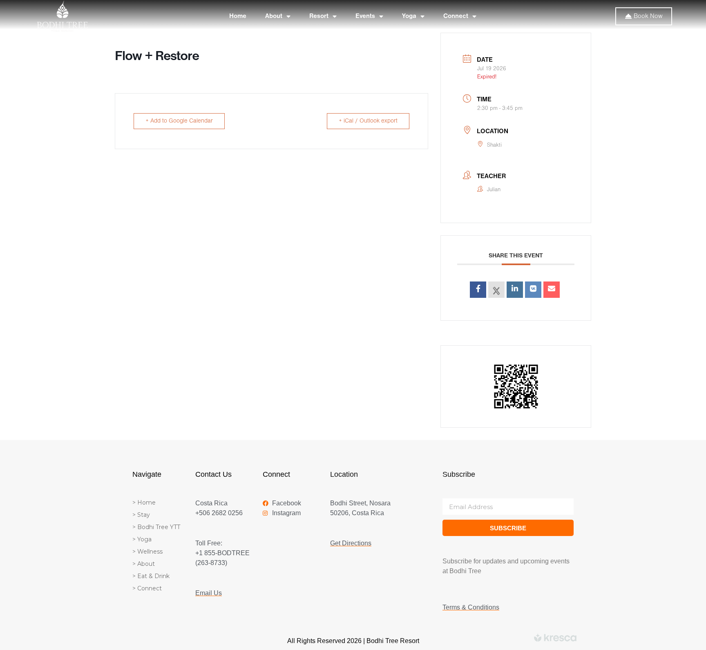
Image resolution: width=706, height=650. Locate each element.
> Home (144, 502)
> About (143, 563)
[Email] (551, 289)
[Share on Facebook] (478, 289)
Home (237, 16)
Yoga (409, 16)
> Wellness (147, 551)
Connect (455, 16)
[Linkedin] (515, 289)
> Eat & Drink (151, 576)
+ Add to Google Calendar (179, 121)
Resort (318, 16)
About (273, 16)
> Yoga (142, 539)
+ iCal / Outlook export (368, 121)
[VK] (533, 289)
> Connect (147, 588)
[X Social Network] (496, 289)
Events (365, 16)
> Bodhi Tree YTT (156, 527)
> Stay (141, 514)
